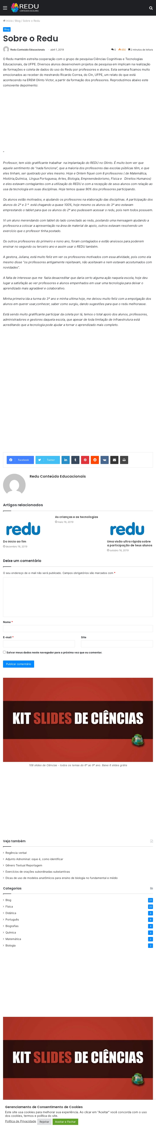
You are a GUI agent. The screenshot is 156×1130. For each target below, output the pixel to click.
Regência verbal (16, 852)
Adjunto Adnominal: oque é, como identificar (34, 859)
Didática (10, 913)
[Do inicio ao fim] (26, 526)
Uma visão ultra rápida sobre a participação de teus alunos (129, 543)
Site (83, 637)
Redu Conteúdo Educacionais (27, 49)
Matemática (13, 939)
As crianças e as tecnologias (76, 517)
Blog (18, 20)
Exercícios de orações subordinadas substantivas (37, 871)
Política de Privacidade (20, 1121)
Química (10, 932)
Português (12, 919)
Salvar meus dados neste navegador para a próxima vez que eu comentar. (54, 652)
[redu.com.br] (25, 8)
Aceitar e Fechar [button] (65, 1121)
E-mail (8, 637)
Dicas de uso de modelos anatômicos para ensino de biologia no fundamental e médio (61, 878)
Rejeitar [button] (44, 1121)
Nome (8, 622)
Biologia (10, 945)
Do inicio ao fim (14, 541)
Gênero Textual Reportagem (23, 865)
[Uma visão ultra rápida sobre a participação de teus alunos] (130, 526)
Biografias (11, 926)
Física (9, 906)
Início (9, 20)
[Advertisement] (78, 121)
